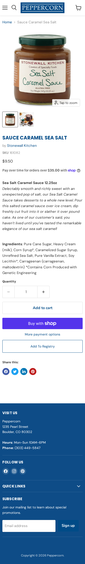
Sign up (68, 525)
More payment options (42, 334)
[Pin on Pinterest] (32, 371)
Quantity (9, 281)
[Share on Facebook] (5, 371)
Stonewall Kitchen (22, 145)
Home (7, 22)
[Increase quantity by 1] (44, 292)
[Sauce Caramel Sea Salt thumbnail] (10, 119)
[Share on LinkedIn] (23, 371)
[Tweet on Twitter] (14, 371)
